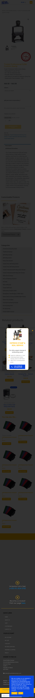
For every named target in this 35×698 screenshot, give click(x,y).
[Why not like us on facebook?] (17, 597)
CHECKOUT (7, 643)
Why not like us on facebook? (17, 601)
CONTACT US (8, 629)
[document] (17, 349)
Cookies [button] (14, 693)
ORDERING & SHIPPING (10, 649)
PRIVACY (7, 653)
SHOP (6, 623)
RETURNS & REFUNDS (10, 646)
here (23, 603)
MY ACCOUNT (8, 637)
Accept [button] (20, 693)
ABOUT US (7, 620)
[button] (32, 330)
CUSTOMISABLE (8, 626)
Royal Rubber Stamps (8, 689)
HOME (6, 617)
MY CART (7, 640)
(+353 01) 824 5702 (17, 588)
